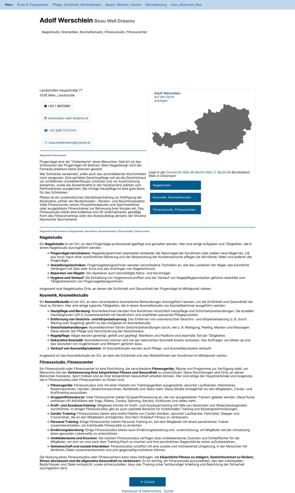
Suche (168, 491)
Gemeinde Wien (178, 172)
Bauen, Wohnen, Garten (123, 5)
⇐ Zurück (147, 482)
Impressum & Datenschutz (141, 491)
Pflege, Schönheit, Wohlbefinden (76, 5)
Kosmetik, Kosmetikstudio (172, 197)
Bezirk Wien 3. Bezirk (211, 172)
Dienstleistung (156, 5)
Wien (9, 5)
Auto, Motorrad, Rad (186, 5)
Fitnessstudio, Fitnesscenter (174, 210)
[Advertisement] (147, 62)
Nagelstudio (162, 185)
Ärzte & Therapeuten (32, 5)
